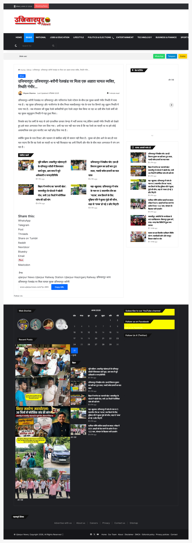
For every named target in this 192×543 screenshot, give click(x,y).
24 (74, 344)
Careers (94, 523)
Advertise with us (63, 523)
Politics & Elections (99, 37)
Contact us (119, 523)
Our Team (112, 534)
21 (103, 338)
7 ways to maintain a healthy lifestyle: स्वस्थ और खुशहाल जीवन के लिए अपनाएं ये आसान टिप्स (35, 1)
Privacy (106, 523)
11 (82, 332)
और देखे (171, 80)
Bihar (29, 37)
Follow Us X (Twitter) (136, 335)
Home (19, 37)
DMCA (137, 534)
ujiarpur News (26, 277)
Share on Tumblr (28, 238)
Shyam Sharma (29, 93)
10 (74, 332)
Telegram (171, 56)
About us (80, 523)
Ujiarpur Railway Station (49, 277)
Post (20, 229)
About (120, 534)
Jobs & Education (59, 37)
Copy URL (59, 287)
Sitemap (134, 523)
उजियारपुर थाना (103, 277)
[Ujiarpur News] (33, 21)
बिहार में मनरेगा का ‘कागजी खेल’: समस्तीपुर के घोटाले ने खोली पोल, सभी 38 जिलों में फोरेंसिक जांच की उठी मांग (161, 170)
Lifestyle (78, 37)
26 (89, 344)
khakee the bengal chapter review (86, 1)
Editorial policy (148, 534)
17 (74, 338)
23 (117, 338)
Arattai (182, 56)
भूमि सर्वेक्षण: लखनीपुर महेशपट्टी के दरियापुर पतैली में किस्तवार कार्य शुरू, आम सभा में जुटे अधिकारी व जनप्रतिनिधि (103, 372)
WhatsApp (159, 56)
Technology (144, 37)
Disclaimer (129, 534)
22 (110, 338)
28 (103, 344)
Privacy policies (162, 534)
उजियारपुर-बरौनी (61, 281)
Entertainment (125, 37)
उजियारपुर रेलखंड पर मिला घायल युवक (35, 281)
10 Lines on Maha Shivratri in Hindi (116, 1)
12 (89, 332)
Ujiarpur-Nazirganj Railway (80, 277)
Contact (174, 534)
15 (110, 332)
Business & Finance (166, 37)
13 (96, 332)
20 (96, 338)
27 (96, 344)
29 (110, 344)
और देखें (20, 500)
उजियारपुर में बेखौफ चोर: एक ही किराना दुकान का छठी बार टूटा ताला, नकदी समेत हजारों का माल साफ (160, 156)
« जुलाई (73, 355)
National (41, 37)
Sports (185, 37)
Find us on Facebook (133, 328)
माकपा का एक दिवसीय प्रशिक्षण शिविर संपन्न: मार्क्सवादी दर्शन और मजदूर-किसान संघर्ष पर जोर (161, 236)
